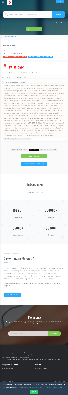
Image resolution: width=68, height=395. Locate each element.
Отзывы (13, 37)
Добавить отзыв (34, 29)
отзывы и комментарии (58, 21)
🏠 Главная (5, 37)
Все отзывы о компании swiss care (15, 56)
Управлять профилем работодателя (40, 56)
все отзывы (33, 149)
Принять (34, 392)
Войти (60, 1)
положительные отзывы (48, 149)
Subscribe (54, 333)
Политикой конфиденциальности (55, 387)
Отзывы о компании (41, 368)
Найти (58, 14)
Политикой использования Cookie (33, 387)
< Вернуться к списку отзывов (34, 164)
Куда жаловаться (7, 368)
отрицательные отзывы (20, 149)
